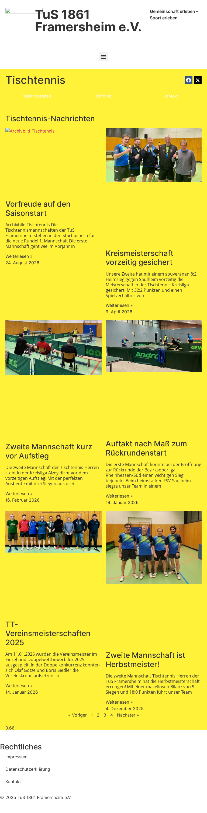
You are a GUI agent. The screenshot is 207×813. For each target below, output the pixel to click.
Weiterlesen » (19, 256)
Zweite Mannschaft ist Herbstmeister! (145, 660)
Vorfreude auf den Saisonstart (38, 208)
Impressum (16, 756)
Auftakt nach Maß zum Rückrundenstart (146, 448)
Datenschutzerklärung (27, 769)
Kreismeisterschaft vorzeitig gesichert (139, 258)
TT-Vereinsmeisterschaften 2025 (48, 633)
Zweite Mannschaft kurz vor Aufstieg (48, 451)
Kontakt (13, 781)
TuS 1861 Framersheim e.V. (88, 20)
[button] (103, 56)
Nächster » (128, 715)
